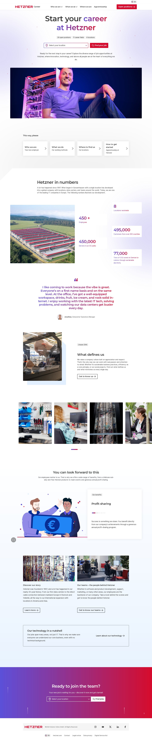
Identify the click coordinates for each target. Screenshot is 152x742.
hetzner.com (57, 735)
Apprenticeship (100, 7)
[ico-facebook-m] (125, 727)
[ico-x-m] (110, 727)
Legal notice (76, 735)
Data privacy (87, 735)
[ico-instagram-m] (95, 727)
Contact (67, 735)
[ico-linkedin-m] (118, 727)
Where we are (86, 7)
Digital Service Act (101, 735)
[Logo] (33, 727)
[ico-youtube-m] (103, 727)
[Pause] (13, 539)
